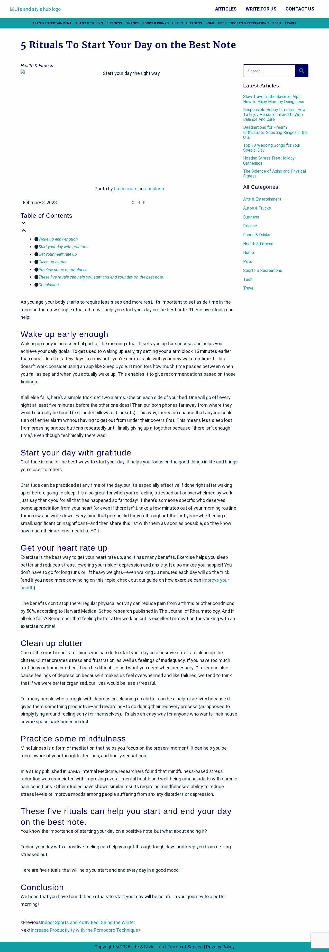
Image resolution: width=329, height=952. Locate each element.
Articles (225, 9)
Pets (222, 23)
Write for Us (261, 9)
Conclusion (49, 284)
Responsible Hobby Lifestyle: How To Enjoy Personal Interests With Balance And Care (274, 114)
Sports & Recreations (249, 23)
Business (114, 23)
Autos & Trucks (89, 23)
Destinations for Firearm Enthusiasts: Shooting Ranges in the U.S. (275, 132)
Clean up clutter (53, 262)
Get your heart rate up (58, 254)
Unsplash (154, 188)
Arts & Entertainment (52, 23)
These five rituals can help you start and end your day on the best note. (101, 277)
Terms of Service (185, 946)
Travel (291, 23)
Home (210, 23)
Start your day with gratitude (63, 246)
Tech (276, 23)
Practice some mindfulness (63, 269)
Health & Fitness (187, 23)
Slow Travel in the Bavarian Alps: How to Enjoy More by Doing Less (273, 99)
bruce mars (126, 188)
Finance (132, 23)
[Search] (301, 71)
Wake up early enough (58, 239)
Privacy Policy (220, 946)
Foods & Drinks (156, 23)
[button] (133, 204)
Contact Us (300, 9)
